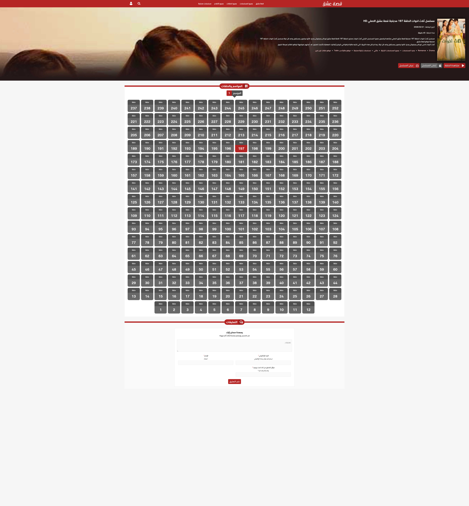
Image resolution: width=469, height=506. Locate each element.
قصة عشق (260, 3)
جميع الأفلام (219, 3)
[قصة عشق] (332, 3)
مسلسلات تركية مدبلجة (362, 50)
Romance (422, 50)
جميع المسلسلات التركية (390, 50)
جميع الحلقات (232, 3)
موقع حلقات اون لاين (323, 50)
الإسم (205, 355)
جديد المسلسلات (408, 50)
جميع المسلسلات (246, 3)
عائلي (376, 50)
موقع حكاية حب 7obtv (342, 50)
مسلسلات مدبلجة (204, 3)
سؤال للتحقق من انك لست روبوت (263, 367)
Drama (432, 50)
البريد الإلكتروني (263, 355)
